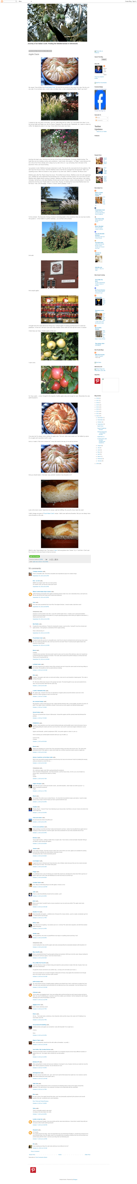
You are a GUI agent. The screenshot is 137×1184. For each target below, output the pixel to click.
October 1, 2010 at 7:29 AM (40, 707)
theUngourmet (36, 1072)
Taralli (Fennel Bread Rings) (105, 161)
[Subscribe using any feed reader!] (101, 82)
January (100, 461)
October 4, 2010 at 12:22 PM (40, 999)
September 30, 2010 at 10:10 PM (41, 619)
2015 (97, 405)
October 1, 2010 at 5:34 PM (40, 801)
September (100, 424)
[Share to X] (54, 559)
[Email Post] (46, 559)
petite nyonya (36, 981)
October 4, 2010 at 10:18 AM (40, 987)
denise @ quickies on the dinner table (43, 757)
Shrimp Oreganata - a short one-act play (102, 433)
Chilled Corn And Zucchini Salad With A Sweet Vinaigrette (100, 213)
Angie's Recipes (37, 783)
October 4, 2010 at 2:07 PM (40, 1009)
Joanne (35, 848)
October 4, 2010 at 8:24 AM (40, 947)
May (99, 452)
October (100, 422)
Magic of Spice (37, 1040)
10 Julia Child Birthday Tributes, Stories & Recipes (100, 284)
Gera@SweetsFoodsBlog (39, 1024)
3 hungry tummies (37, 571)
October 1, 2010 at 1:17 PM (40, 791)
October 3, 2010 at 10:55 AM (40, 907)
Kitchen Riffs (98, 297)
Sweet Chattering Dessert (101, 429)
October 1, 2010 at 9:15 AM (40, 752)
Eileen (34, 1014)
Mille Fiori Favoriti (99, 354)
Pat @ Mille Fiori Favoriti (39, 962)
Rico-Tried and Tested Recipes (40, 1101)
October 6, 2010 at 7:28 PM (40, 1103)
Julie (34, 892)
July (99, 447)
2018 (97, 398)
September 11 (100, 436)
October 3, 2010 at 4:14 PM (40, 928)
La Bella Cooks (37, 664)
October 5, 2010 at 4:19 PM (40, 1057)
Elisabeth (35, 1130)
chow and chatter (37, 817)
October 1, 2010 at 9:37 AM (40, 778)
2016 (97, 402)
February (100, 458)
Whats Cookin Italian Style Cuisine (42, 591)
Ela (33, 1144)
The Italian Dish (99, 242)
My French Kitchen (100, 290)
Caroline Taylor (37, 882)
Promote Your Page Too (100, 110)
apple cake (35, 561)
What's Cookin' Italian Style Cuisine (99, 194)
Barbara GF (36, 1062)
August (99, 445)
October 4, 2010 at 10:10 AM (40, 976)
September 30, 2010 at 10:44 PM (41, 633)
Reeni (34, 746)
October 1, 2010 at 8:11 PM (39, 822)
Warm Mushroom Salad (105, 179)
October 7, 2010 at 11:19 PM (40, 1139)
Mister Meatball (99, 226)
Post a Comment (35, 1151)
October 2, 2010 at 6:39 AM (40, 856)
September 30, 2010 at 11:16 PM (41, 645)
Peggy (34, 871)
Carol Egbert (36, 861)
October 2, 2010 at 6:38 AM (40, 843)
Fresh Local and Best (38, 827)
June (99, 450)
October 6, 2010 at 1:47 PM (40, 1089)
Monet (34, 650)
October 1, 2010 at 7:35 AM (40, 718)
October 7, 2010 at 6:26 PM (40, 1114)
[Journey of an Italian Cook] (100, 109)
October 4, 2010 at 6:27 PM (40, 1019)
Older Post (87, 1154)
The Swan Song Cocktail (104, 301)
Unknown (35, 992)
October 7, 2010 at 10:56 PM (40, 1125)
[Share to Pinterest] (57, 559)
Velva (34, 1108)
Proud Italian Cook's (49, 513)
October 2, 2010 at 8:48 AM (40, 877)
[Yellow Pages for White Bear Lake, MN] (101, 370)
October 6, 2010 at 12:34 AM (40, 1078)
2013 (97, 409)
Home (60, 1154)
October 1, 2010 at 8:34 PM (40, 832)
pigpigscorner (36, 1004)
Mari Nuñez (36, 624)
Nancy (35, 922)
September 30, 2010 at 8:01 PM (41, 575)
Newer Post (32, 1154)
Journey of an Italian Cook (100, 89)
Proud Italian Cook (50, 87)
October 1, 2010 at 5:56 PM (40, 812)
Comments (100, 120)
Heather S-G (36, 912)
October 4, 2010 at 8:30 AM (40, 958)
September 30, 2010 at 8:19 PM (41, 597)
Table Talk (35, 1083)
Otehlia (35, 933)
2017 (97, 400)
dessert (40, 561)
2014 (97, 407)
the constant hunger (38, 701)
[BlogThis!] (52, 559)
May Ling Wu (36, 952)
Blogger (75, 1179)
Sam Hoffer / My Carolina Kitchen (41, 1049)
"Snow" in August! (99, 356)
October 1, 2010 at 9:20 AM (40, 763)
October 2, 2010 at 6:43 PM (40, 896)
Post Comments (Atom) (41, 1157)
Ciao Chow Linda (99, 218)
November (100, 419)
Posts (98, 117)
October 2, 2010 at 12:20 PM (40, 886)
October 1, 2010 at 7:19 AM (40, 696)
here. (56, 550)
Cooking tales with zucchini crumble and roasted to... (102, 440)
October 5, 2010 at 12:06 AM (40, 1044)
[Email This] (50, 559)
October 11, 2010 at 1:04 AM (40, 1148)
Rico (34, 1094)
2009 (97, 463)
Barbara (35, 837)
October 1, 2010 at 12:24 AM (40, 670)
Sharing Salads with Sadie (105, 170)
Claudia (35, 806)
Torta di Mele (45, 561)
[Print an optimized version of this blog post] (34, 557)
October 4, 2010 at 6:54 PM (40, 1035)
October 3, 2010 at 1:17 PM (40, 917)
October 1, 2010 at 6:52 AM (40, 685)
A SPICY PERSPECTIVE (39, 690)
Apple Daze (100, 426)
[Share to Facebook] (55, 559)
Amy (34, 602)
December (100, 417)
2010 (97, 415)
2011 (97, 413)
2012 (97, 411)
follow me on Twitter (102, 131)
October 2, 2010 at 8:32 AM (40, 866)
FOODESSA (36, 723)
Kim (34, 675)
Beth (34, 901)
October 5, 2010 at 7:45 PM (40, 1067)
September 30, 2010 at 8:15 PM (41, 586)
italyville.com (98, 267)
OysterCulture (36, 712)
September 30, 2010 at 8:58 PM (41, 606)
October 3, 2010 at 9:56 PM (40, 937)
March (99, 456)
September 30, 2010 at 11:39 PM (41, 659)
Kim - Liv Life (36, 580)
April (99, 454)
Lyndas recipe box (38, 1119)
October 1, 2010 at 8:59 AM (40, 741)
